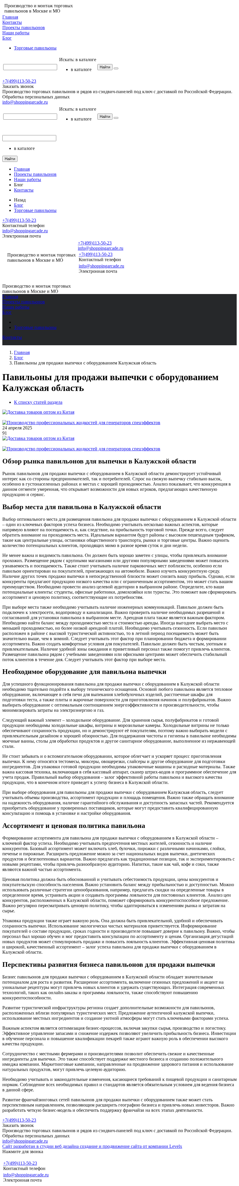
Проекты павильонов (23, 27)
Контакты (12, 22)
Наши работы (15, 32)
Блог (7, 38)
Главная (10, 17)
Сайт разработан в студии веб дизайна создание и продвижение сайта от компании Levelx (92, 1146)
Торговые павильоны (35, 47)
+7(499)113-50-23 (19, 81)
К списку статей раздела (38, 402)
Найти (105, 67)
